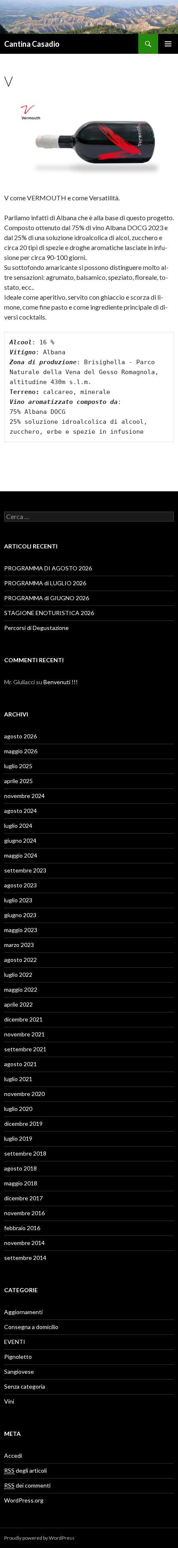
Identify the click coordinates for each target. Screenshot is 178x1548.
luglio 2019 (18, 1138)
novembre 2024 (24, 795)
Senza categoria (24, 1386)
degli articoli (25, 1470)
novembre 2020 (24, 1093)
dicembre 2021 (23, 1019)
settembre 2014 (25, 1257)
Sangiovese (19, 1371)
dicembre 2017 (23, 1198)
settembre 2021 (25, 1049)
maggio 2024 (20, 855)
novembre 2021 (24, 1034)
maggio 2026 (20, 751)
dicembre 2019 (23, 1123)
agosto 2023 (20, 885)
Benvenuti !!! (60, 681)
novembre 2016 (24, 1212)
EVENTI (14, 1341)
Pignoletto (18, 1356)
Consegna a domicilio (31, 1326)
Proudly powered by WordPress (39, 1538)
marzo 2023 (19, 944)
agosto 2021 (20, 1063)
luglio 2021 (18, 1078)
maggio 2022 (20, 989)
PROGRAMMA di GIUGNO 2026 (46, 597)
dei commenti (27, 1485)
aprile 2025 (18, 780)
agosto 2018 (20, 1168)
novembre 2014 (24, 1242)
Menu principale (168, 44)
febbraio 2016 (22, 1227)
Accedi (13, 1455)
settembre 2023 (25, 870)
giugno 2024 (20, 840)
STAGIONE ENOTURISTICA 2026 (49, 612)
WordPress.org (23, 1500)
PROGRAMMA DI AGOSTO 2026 (48, 568)
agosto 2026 (20, 736)
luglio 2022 (18, 974)
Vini (9, 1401)
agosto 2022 (20, 959)
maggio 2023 (20, 929)
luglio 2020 (18, 1108)
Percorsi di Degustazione (36, 627)
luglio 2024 (18, 825)
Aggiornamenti (23, 1311)
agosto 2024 (20, 810)
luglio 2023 (18, 900)
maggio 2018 (20, 1183)
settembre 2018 (25, 1153)
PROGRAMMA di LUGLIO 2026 (45, 583)
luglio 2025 (18, 765)
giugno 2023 (20, 914)
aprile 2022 (18, 1004)
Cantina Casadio (32, 43)
